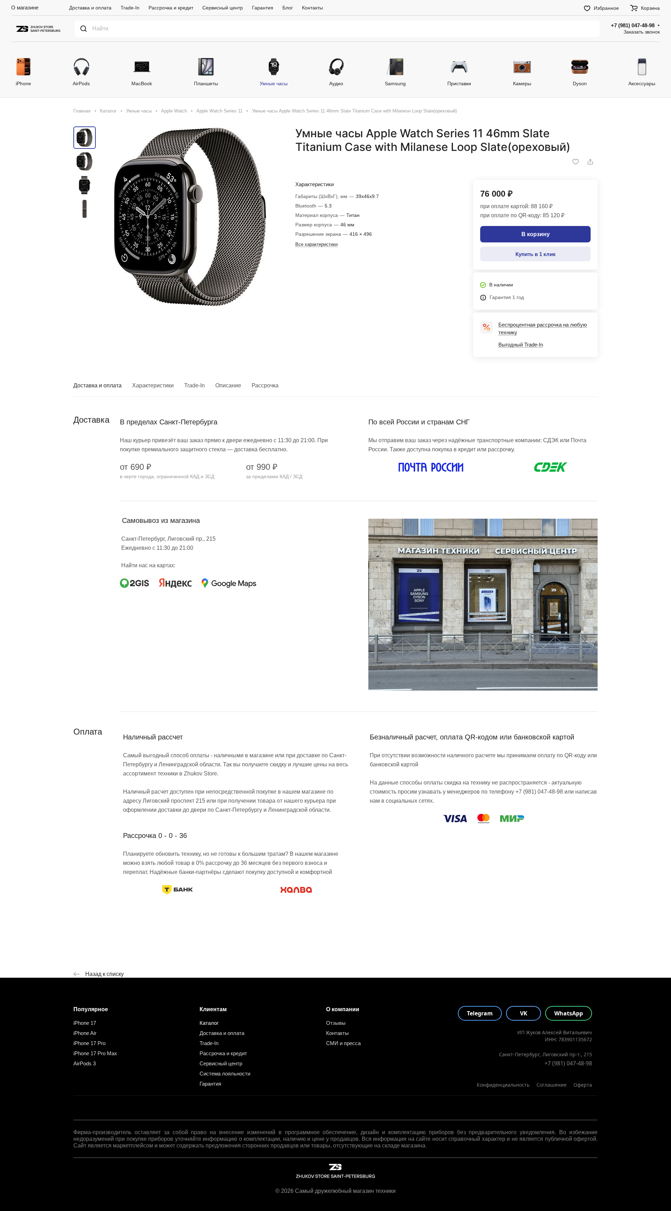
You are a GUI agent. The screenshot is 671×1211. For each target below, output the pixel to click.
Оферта (582, 1084)
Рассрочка (265, 385)
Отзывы (336, 1023)
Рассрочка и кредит (223, 1053)
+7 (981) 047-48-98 (633, 25)
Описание (228, 385)
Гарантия (210, 1084)
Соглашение (551, 1084)
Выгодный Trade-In (520, 345)
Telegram (480, 1013)
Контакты (337, 1033)
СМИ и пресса (343, 1043)
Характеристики (153, 385)
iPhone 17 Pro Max (95, 1053)
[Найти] (83, 29)
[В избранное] (575, 161)
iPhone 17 (84, 1023)
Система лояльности (225, 1074)
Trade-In (194, 385)
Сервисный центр (221, 1063)
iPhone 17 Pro (89, 1043)
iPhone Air (84, 1033)
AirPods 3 (84, 1063)
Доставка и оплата (97, 385)
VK (523, 1013)
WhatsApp (568, 1013)
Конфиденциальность (503, 1084)
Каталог (209, 1023)
